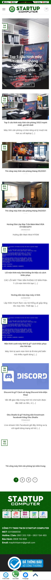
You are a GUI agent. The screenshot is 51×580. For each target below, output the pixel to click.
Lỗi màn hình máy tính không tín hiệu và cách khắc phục (25, 273)
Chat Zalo (5, 578)
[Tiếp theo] (35, 479)
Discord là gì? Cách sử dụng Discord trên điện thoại (25, 393)
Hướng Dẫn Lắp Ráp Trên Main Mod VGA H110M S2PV (25, 225)
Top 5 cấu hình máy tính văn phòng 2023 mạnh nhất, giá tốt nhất (25, 63)
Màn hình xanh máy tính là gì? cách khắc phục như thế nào (25, 345)
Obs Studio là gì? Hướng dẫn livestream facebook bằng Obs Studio (25, 416)
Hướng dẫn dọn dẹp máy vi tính (25, 295)
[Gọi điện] (16, 574)
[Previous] (6, 54)
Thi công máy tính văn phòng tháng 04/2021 (25, 211)
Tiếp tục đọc (25, 85)
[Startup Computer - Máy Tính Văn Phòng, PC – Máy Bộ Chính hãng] (24, 9)
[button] (4, 9)
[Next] (44, 54)
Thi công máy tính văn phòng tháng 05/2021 (25, 171)
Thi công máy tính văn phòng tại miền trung (25, 466)
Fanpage (25, 578)
